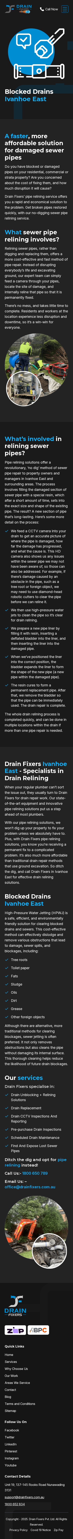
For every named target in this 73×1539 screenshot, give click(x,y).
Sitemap (10, 1411)
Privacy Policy (19, 1530)
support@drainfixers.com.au (24, 1497)
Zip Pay (58, 1530)
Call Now (51, 9)
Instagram (12, 1458)
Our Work (11, 1376)
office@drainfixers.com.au (30, 1187)
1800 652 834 (15, 1504)
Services (11, 1362)
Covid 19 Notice (41, 1530)
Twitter (9, 1437)
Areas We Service (17, 1383)
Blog (8, 1397)
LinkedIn (11, 1444)
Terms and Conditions (20, 1404)
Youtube (11, 1465)
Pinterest (11, 1451)
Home (9, 1355)
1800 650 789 (34, 1173)
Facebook (12, 1430)
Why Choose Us (16, 1369)
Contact (10, 1390)
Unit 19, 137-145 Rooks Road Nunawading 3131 (35, 1487)
